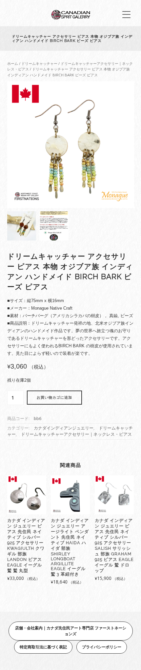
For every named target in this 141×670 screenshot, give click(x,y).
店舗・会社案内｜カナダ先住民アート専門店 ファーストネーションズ (70, 631)
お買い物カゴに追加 (54, 397)
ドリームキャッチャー (39, 63)
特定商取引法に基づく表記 (43, 647)
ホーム (12, 63)
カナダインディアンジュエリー (63, 428)
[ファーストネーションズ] (70, 18)
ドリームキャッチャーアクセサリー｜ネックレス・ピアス (76, 434)
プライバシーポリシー (101, 647)
